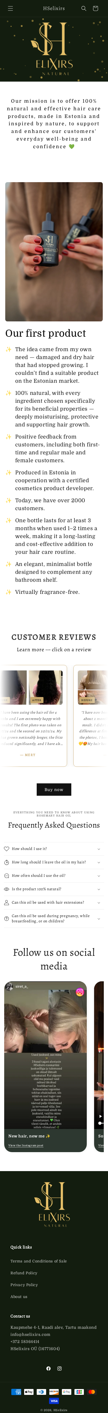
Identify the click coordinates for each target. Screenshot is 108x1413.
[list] (54, 1066)
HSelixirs (60, 1410)
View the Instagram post (26, 1145)
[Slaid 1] (50, 1158)
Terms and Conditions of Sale (38, 1261)
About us (19, 1297)
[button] (10, 8)
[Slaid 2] (54, 1158)
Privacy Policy (24, 1285)
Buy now (54, 789)
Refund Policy (23, 1273)
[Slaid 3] (58, 1158)
